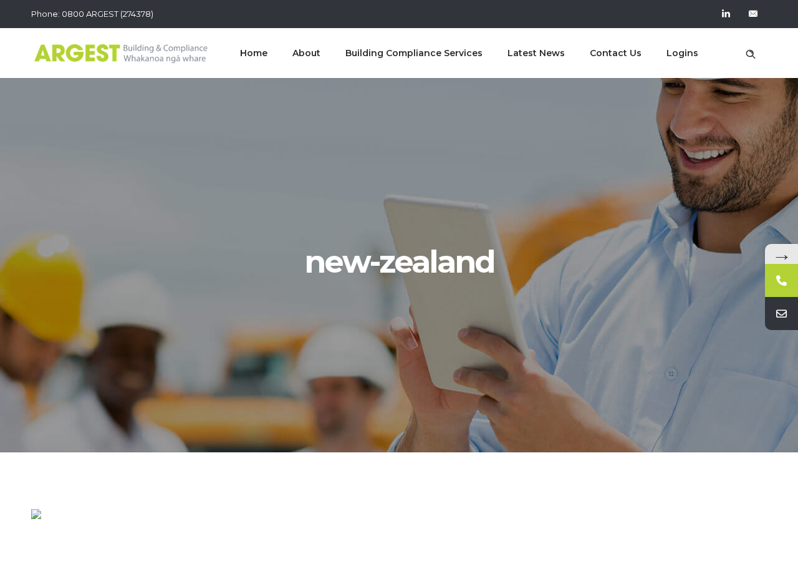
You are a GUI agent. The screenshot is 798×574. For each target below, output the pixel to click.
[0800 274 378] (781, 280)
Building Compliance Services (414, 53)
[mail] (753, 13)
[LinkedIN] (725, 13)
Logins (682, 53)
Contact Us (616, 53)
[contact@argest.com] (781, 313)
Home (253, 53)
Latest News (536, 53)
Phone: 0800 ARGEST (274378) (92, 14)
